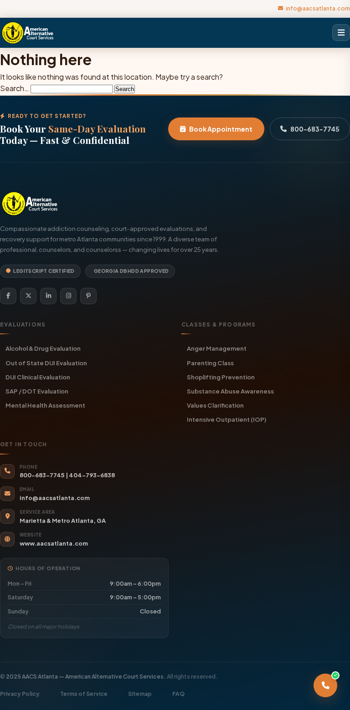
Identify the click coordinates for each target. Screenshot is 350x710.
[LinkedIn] (48, 296)
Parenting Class (210, 363)
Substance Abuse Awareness (230, 391)
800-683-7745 (315, 129)
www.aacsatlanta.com (54, 543)
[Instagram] (68, 296)
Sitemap (140, 693)
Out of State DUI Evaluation (46, 363)
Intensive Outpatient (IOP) (226, 419)
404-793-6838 (92, 475)
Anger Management (217, 348)
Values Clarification (215, 405)
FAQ (178, 693)
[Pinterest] (88, 296)
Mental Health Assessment (45, 405)
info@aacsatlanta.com (318, 8)
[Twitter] (28, 296)
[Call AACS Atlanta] (325, 685)
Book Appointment (220, 129)
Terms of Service (84, 693)
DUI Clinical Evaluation (37, 377)
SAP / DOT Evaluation (36, 391)
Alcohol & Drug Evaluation (43, 348)
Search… (14, 88)
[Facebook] (8, 296)
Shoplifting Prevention (221, 377)
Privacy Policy (20, 693)
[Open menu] (341, 32)
